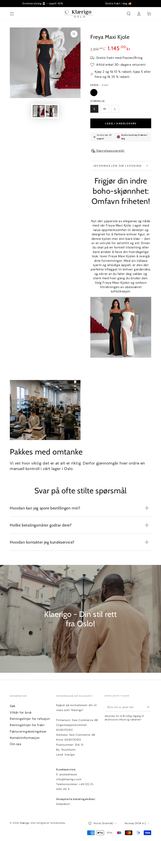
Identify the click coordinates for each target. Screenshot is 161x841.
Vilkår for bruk (21, 712)
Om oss (15, 744)
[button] (128, 13)
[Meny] (12, 13)
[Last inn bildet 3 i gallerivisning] (52, 111)
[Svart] (93, 92)
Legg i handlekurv (121, 123)
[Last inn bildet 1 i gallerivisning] (39, 111)
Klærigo (24, 823)
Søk (13, 706)
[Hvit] (101, 92)
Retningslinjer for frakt (27, 725)
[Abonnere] (149, 707)
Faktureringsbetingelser (28, 731)
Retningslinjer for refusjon (30, 719)
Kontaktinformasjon (25, 738)
